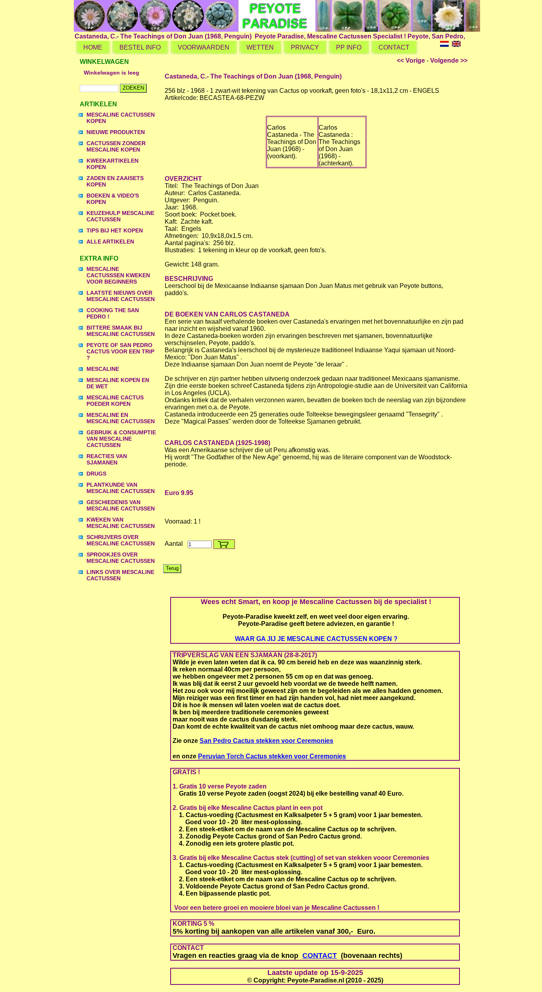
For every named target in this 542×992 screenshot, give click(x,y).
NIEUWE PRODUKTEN (115, 132)
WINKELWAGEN (104, 61)
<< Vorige (411, 60)
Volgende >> (448, 60)
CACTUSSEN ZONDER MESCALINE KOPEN (116, 146)
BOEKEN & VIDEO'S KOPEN (112, 198)
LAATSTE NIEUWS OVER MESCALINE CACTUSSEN (120, 296)
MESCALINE (102, 369)
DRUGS (96, 473)
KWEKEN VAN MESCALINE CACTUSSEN (120, 522)
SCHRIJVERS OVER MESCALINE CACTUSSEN (120, 540)
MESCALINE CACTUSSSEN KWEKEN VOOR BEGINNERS (118, 275)
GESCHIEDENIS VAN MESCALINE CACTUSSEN (120, 505)
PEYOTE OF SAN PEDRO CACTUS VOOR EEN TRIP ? (120, 351)
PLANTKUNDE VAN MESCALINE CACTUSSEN (120, 488)
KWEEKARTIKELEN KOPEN (112, 163)
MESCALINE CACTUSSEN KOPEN (120, 117)
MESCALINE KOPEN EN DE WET (117, 383)
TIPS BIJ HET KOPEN (114, 230)
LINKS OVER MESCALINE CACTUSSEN (120, 575)
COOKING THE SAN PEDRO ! (112, 313)
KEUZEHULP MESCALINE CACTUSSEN (120, 216)
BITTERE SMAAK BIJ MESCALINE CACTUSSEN (120, 330)
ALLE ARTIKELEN (110, 241)
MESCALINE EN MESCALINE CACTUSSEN (120, 418)
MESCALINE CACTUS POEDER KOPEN (115, 400)
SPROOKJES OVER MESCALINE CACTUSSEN (120, 557)
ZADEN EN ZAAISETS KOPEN (115, 181)
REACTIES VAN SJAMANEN (106, 459)
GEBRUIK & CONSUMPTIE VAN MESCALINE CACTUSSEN (121, 438)
